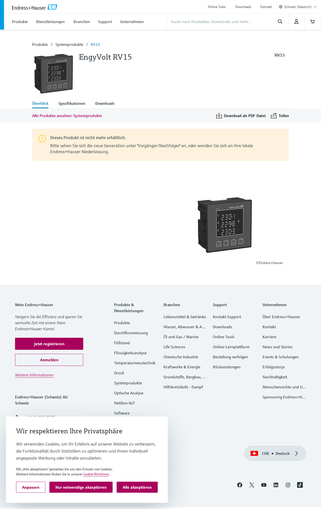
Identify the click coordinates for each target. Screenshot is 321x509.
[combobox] (300, 6)
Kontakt (266, 7)
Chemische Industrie (181, 356)
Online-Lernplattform (231, 346)
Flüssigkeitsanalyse (130, 352)
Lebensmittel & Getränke (185, 316)
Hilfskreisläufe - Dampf (183, 386)
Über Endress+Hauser (281, 316)
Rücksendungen (226, 366)
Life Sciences (174, 346)
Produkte (40, 44)
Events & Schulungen (281, 356)
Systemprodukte (69, 44)
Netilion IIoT (124, 402)
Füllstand (122, 342)
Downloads (243, 7)
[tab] (42, 104)
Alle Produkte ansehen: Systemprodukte (67, 115)
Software (122, 412)
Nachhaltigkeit (275, 376)
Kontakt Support (227, 316)
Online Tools (217, 7)
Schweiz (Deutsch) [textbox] (297, 7)
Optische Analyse (128, 392)
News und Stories (278, 346)
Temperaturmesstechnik (134, 362)
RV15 (95, 44)
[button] (49, 344)
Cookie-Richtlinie (96, 474)
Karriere (269, 336)
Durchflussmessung (131, 332)
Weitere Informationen (34, 374)
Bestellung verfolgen (230, 356)
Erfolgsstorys (274, 366)
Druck (119, 372)
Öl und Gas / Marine (181, 336)
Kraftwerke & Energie (182, 366)
